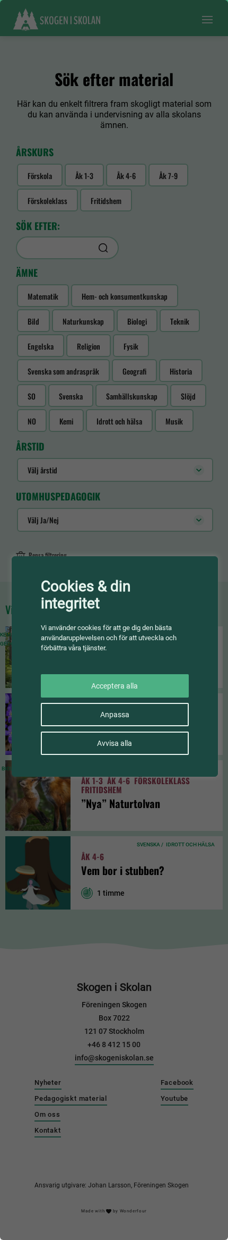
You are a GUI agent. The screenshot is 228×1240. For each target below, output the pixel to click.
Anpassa (114, 714)
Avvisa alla (114, 743)
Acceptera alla (114, 686)
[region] (114, 620)
